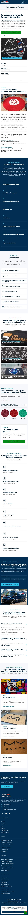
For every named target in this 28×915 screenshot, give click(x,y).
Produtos (3, 821)
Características (9, 81)
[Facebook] (6, 813)
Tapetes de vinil (4, 849)
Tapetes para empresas (6, 842)
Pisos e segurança (5, 884)
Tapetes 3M (3, 851)
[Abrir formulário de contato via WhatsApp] (25, 912)
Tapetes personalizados (6, 840)
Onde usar (16, 81)
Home (9, 6)
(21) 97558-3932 (6, 804)
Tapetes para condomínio (7, 844)
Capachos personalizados (7, 859)
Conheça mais (4, 35)
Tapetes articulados (5, 893)
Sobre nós (3, 824)
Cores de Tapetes (5, 830)
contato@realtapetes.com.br (9, 809)
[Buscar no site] (22, 2)
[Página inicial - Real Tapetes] (5, 2)
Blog (2, 826)
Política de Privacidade (15, 908)
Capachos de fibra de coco (7, 868)
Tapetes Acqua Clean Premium (8, 891)
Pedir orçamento (7, 786)
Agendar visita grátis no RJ (9, 584)
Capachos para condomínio (7, 863)
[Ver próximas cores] (25, 405)
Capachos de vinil (5, 870)
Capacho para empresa (6, 861)
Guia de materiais (5, 832)
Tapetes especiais (5, 880)
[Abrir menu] (25, 2)
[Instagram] (2, 813)
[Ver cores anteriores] (22, 405)
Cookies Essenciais (10, 907)
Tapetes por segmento (17, 6)
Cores (25, 81)
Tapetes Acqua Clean (6, 889)
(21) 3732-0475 (6, 806)
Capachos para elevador (6, 865)
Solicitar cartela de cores (6, 400)
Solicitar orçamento (15, 441)
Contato (3, 828)
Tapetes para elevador (6, 847)
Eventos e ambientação (6, 886)
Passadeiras (4, 882)
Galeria (20, 81)
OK (14, 911)
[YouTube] (9, 813)
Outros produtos (4, 878)
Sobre (3, 81)
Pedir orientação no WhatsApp (11, 32)
